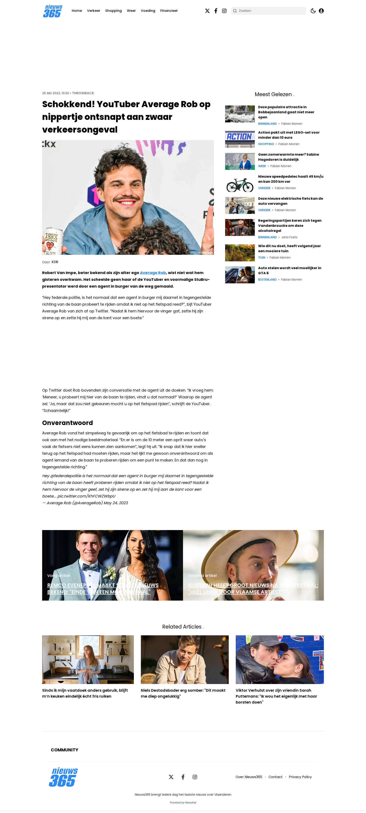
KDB (55, 262)
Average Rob (153, 272)
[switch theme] (313, 11)
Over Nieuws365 (249, 776)
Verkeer (93, 10)
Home (77, 10)
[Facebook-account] (215, 10)
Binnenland (267, 124)
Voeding (148, 10)
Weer (131, 10)
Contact (276, 776)
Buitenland (267, 279)
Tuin (261, 257)
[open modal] (321, 10)
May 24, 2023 (116, 503)
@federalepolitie (65, 475)
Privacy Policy (300, 776)
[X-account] (207, 10)
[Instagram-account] (224, 10)
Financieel (168, 10)
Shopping (113, 10)
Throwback (83, 93)
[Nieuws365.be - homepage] (52, 10)
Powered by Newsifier (183, 802)
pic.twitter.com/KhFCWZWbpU (86, 496)
